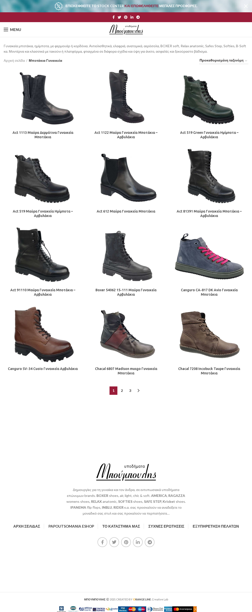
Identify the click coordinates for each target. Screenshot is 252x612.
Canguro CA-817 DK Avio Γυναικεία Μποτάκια (209, 292)
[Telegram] (138, 17)
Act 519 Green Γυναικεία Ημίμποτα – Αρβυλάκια (209, 135)
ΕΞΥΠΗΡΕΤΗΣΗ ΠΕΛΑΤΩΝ (216, 526)
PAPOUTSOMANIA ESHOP (71, 526)
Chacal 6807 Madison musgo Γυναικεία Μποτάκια (126, 371)
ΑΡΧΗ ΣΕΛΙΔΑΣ (26, 526)
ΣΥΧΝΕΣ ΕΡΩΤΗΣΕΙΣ (166, 526)
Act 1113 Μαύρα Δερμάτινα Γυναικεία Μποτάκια (43, 135)
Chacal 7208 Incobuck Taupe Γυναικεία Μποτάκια (209, 371)
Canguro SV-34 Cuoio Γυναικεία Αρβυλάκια (43, 369)
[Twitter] (119, 17)
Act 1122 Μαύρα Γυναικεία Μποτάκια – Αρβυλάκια (126, 135)
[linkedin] (132, 17)
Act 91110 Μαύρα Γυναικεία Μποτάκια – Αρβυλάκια (42, 292)
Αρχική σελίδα (14, 60)
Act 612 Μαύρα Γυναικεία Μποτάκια (126, 211)
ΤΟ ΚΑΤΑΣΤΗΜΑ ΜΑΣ (121, 526)
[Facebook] (113, 17)
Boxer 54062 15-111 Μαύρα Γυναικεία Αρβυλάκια (126, 292)
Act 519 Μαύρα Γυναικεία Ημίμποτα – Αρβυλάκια (43, 213)
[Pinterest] (126, 17)
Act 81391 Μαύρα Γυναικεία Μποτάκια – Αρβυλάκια (209, 213)
